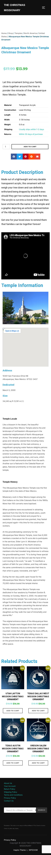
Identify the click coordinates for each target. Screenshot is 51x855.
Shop (10, 33)
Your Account (10, 786)
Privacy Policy (10, 798)
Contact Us (8, 801)
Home (4, 33)
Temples (18, 33)
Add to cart (30, 147)
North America (30, 33)
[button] (14, 156)
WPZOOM (33, 850)
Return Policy (9, 789)
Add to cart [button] (12, 711)
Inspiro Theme (19, 850)
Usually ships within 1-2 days (31, 129)
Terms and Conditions (13, 795)
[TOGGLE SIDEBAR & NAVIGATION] (44, 7)
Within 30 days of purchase (31, 134)
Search (41, 810)
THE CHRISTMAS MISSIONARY (14, 8)
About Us (8, 783)
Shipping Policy (10, 792)
